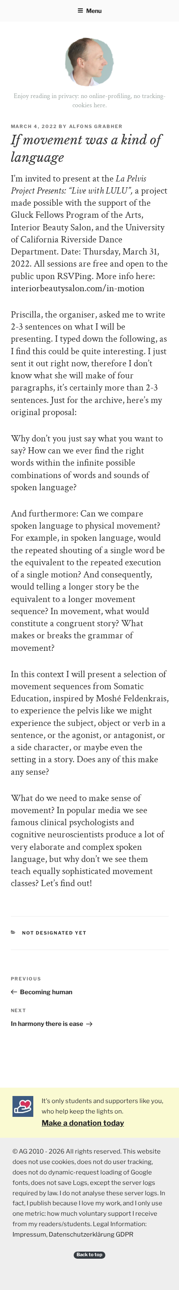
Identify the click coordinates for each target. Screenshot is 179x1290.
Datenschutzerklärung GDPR (91, 1234)
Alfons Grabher (96, 126)
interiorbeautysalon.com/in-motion (77, 288)
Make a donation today (83, 1123)
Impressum (29, 1234)
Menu (94, 10)
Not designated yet (54, 933)
